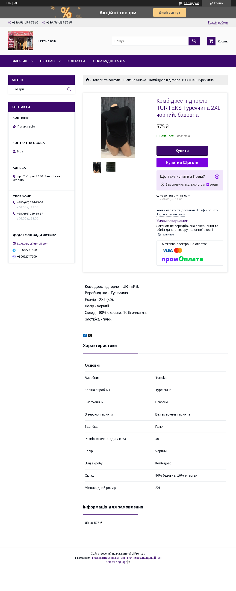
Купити (182, 151)
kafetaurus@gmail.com (32, 243)
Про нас (47, 61)
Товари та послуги (106, 80)
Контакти (76, 61)
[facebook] (85, 336)
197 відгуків (191, 3)
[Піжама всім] (20, 49)
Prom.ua (139, 553)
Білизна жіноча (135, 80)
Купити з (174, 163)
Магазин (19, 61)
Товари (18, 89)
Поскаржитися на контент (108, 557)
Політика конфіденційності (144, 557)
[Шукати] (194, 41)
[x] (90, 336)
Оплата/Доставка (109, 61)
